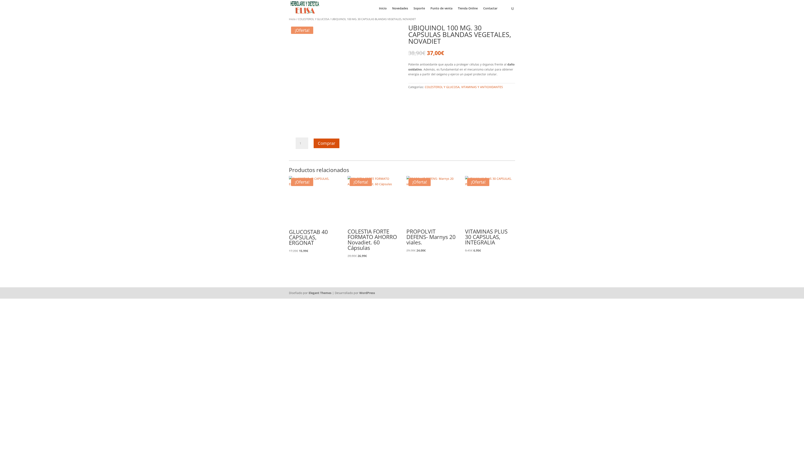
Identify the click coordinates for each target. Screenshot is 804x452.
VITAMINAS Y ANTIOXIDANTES (482, 87)
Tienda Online (468, 8)
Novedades (400, 8)
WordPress (367, 293)
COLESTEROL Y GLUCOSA (313, 19)
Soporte (419, 8)
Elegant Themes (320, 293)
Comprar (326, 143)
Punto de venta (441, 8)
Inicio (383, 8)
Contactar (490, 8)
